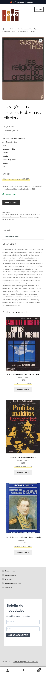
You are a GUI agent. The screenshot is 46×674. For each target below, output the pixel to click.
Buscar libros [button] (10, 571)
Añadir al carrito (11, 202)
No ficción (13, 29)
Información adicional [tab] (10, 236)
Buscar (23, 670)
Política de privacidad (13, 583)
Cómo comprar (10, 575)
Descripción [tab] (6, 230)
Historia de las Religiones (10, 217)
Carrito (35, 668)
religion (30, 217)
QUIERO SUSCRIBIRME (18, 635)
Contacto (8, 587)
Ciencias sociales (23, 29)
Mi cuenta (8, 579)
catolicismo (14, 214)
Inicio (6, 29)
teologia (36, 217)
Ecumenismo (35, 214)
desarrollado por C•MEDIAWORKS (25, 662)
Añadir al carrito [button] (23, 389)
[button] (40, 40)
